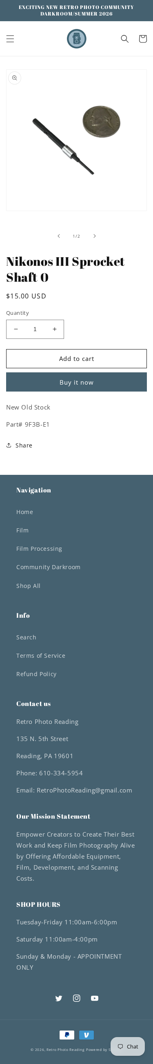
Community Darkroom (48, 567)
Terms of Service (41, 655)
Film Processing (39, 548)
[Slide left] (59, 236)
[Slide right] (95, 236)
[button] (10, 39)
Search (26, 637)
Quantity (17, 312)
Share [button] (24, 445)
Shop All (28, 586)
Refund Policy (36, 674)
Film (22, 530)
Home (24, 512)
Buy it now (77, 382)
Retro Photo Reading (65, 1049)
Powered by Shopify (104, 1049)
